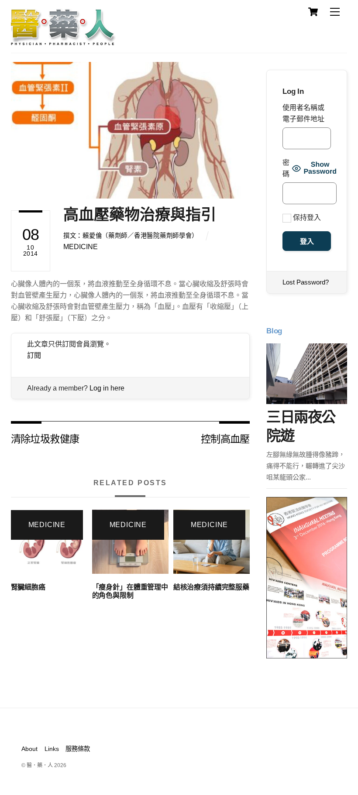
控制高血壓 (225, 438)
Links (52, 748)
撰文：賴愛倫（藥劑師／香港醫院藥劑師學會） (130, 235)
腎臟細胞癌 (28, 587)
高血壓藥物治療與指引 (139, 214)
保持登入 (306, 217)
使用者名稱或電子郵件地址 (303, 113)
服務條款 (77, 748)
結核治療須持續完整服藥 (211, 587)
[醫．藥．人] (63, 41)
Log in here (107, 388)
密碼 (285, 168)
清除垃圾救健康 (45, 438)
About (29, 748)
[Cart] (313, 12)
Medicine (80, 246)
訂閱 (34, 355)
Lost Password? (305, 282)
